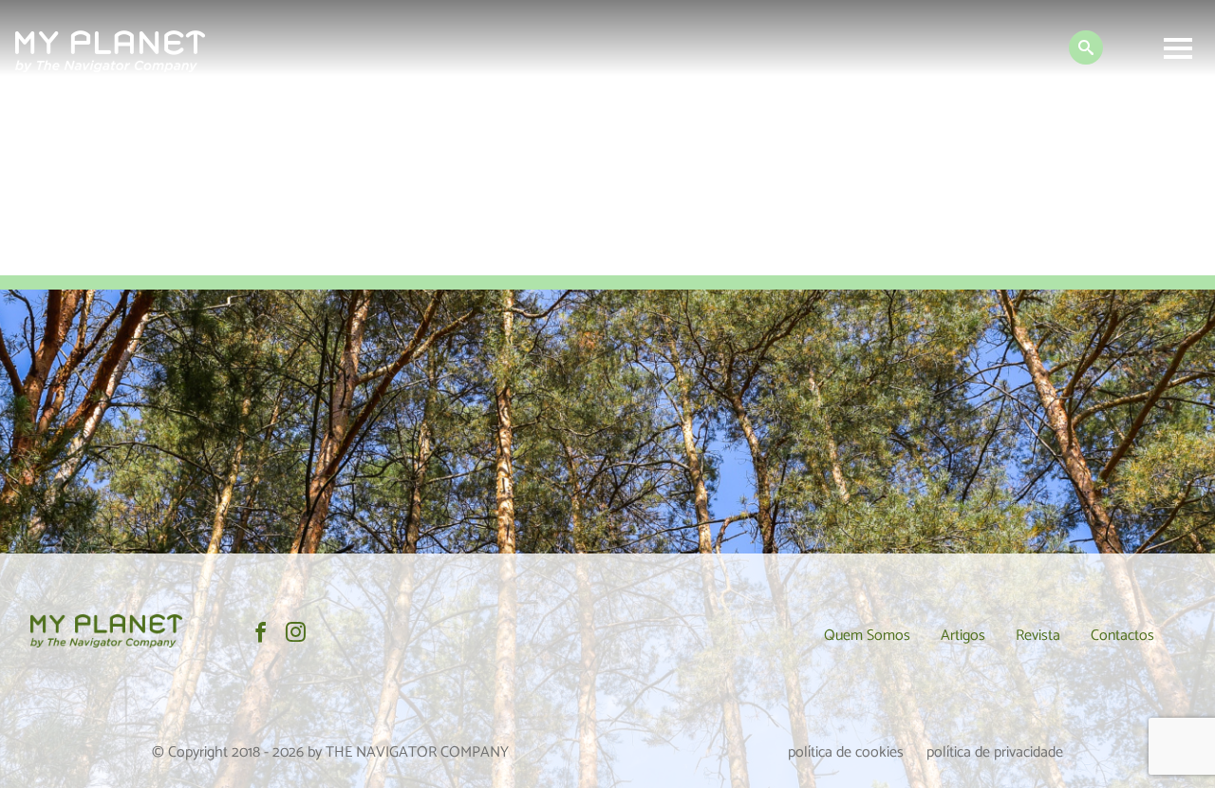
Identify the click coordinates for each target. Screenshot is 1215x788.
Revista (1038, 635)
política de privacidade (994, 752)
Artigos (963, 635)
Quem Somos (867, 635)
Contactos (1122, 635)
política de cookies (846, 752)
